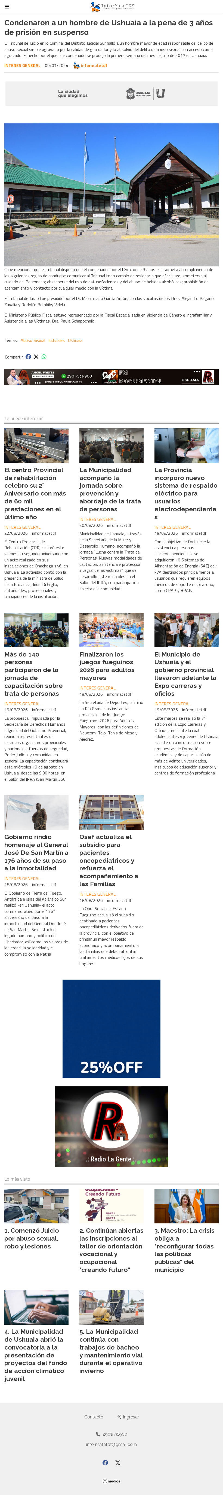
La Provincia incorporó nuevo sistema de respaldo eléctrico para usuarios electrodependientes (186, 493)
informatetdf (94, 65)
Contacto (93, 1417)
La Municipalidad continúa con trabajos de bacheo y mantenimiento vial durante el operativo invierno (111, 1351)
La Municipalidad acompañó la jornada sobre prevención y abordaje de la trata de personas (110, 489)
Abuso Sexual (33, 340)
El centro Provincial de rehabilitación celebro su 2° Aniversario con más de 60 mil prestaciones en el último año (35, 493)
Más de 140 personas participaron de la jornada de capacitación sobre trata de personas (33, 674)
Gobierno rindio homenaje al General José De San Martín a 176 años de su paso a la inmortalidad (36, 852)
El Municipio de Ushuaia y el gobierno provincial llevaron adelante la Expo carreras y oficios (185, 674)
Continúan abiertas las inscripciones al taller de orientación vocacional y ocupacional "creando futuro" (111, 1250)
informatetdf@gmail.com (111, 1444)
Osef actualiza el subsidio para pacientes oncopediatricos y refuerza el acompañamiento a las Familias (108, 860)
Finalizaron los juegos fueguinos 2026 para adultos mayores (107, 666)
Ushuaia (75, 340)
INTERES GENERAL (22, 65)
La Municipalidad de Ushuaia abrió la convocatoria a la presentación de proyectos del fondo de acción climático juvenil (35, 1355)
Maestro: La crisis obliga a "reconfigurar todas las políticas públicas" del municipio (184, 1250)
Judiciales (56, 340)
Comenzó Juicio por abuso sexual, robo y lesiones (31, 1238)
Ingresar (130, 1417)
